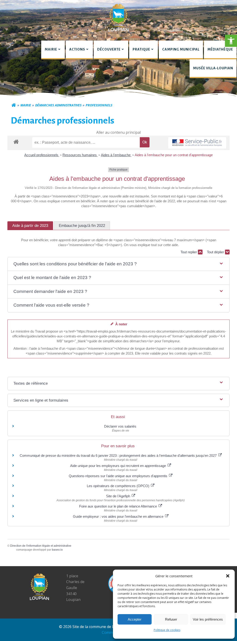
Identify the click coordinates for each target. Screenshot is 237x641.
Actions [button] (77, 49)
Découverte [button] (109, 49)
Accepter (134, 619)
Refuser (171, 619)
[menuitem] (53, 50)
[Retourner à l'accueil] (13, 105)
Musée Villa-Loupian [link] (213, 68)
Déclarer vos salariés (120, 426)
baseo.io (57, 549)
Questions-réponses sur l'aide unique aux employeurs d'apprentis (118, 476)
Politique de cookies (167, 630)
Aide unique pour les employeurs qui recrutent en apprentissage (118, 466)
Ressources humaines (80, 155)
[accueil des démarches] (16, 141)
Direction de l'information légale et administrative (40, 545)
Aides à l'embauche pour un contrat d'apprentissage (174, 155)
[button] (231, 41)
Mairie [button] (51, 49)
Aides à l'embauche (116, 155)
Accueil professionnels (41, 155)
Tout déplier (216, 252)
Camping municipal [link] (181, 49)
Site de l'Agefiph (118, 496)
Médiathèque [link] (220, 49)
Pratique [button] (141, 49)
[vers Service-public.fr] (197, 143)
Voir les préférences (208, 619)
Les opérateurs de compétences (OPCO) (118, 486)
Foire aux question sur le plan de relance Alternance (118, 506)
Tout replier (189, 252)
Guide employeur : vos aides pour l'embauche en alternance (118, 516)
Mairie (25, 105)
